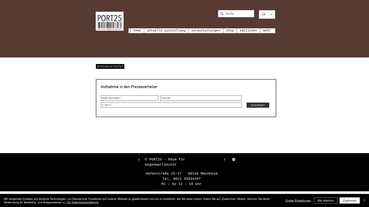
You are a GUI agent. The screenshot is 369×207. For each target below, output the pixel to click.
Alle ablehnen (325, 200)
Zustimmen (350, 200)
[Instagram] (233, 159)
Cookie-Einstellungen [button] (298, 200)
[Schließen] (364, 200)
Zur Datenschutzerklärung (83, 202)
